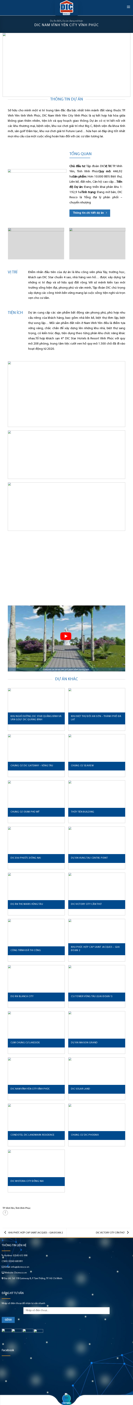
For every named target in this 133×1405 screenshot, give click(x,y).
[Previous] (9, 64)
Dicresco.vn (20, 1273)
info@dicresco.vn (20, 1267)
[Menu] (128, 7)
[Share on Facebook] (5, 1212)
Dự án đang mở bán (73, 21)
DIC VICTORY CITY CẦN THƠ (110, 1233)
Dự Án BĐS (55, 21)
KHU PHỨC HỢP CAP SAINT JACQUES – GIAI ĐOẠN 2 (35, 1233)
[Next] (123, 64)
